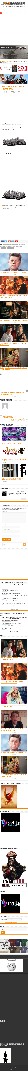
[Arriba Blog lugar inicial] (14, 52)
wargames (3, 248)
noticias (13, 246)
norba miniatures (5, 246)
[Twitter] (15, 1067)
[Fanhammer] (14, 4)
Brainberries (14, 274)
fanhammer (5, 91)
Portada (3, 61)
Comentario (4, 511)
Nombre (4, 524)
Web (3, 534)
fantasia (5, 244)
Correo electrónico (6, 529)
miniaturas (22, 244)
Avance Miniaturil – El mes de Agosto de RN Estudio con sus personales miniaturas (13, 442)
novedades (19, 246)
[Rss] (12, 1067)
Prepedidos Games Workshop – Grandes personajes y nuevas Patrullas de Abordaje (10, 415)
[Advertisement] (14, 29)
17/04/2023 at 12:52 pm (21, 491)
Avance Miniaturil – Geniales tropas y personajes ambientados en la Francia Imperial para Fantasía (14, 459)
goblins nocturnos (13, 244)
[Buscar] (24, 544)
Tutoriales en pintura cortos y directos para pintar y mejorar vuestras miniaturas (13, 479)
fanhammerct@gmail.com (11, 922)
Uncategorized (9, 61)
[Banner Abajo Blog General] (14, 945)
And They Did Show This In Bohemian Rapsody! (14, 320)
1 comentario (5, 92)
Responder (23, 499)
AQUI (3, 205)
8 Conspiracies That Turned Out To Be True (13, 272)
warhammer (10, 248)
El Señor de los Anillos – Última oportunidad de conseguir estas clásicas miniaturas (17, 420)
